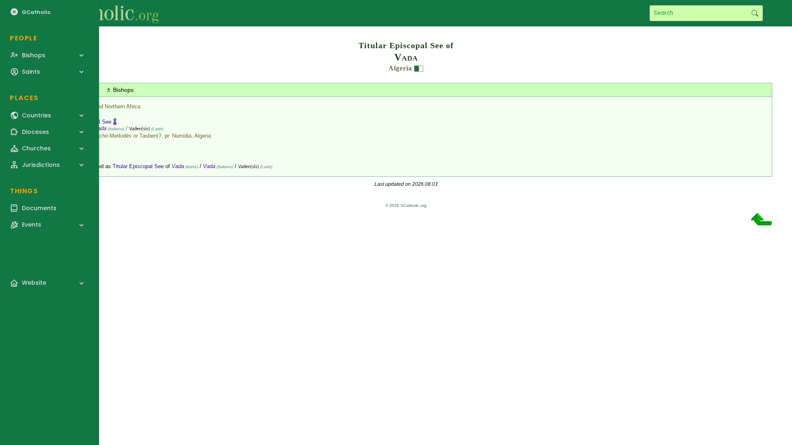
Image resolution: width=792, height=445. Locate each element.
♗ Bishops (120, 90)
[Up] (761, 222)
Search (754, 13)
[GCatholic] (102, 13)
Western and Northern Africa (106, 106)
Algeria (400, 68)
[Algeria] (418, 68)
